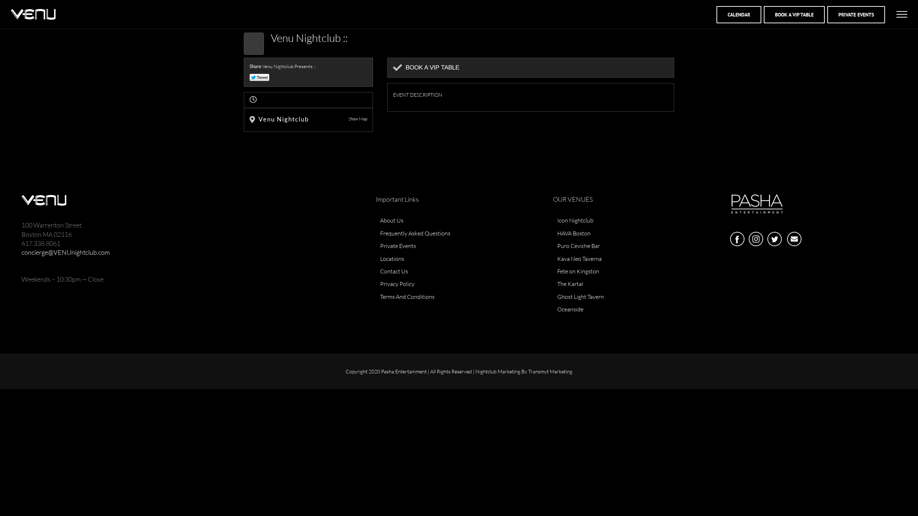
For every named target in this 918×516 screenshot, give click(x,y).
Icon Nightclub (575, 220)
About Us (391, 220)
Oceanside (570, 309)
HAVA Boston (574, 233)
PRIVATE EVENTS (856, 14)
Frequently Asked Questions (415, 233)
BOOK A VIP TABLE (794, 14)
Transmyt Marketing (550, 371)
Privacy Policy (397, 283)
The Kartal (570, 283)
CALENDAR (739, 14)
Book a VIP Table (432, 67)
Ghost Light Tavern (580, 296)
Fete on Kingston (578, 271)
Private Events (398, 245)
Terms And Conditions (407, 296)
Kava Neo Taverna (579, 258)
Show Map (358, 118)
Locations (392, 258)
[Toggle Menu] (901, 14)
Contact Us (394, 271)
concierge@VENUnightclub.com (66, 252)
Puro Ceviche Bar (578, 245)
